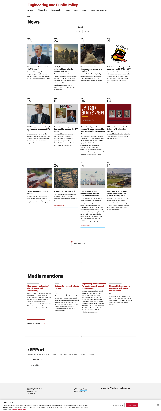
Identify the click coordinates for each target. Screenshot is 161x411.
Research (55, 10)
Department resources (99, 10)
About (30, 10)
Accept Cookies (132, 405)
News (76, 10)
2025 (78, 31)
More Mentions (34, 323)
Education (42, 10)
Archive (36, 365)
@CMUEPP (83, 390)
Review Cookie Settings (116, 405)
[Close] (158, 405)
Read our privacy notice (19, 409)
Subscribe (37, 360)
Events (84, 10)
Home (29, 16)
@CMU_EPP (82, 388)
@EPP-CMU (82, 391)
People (67, 10)
